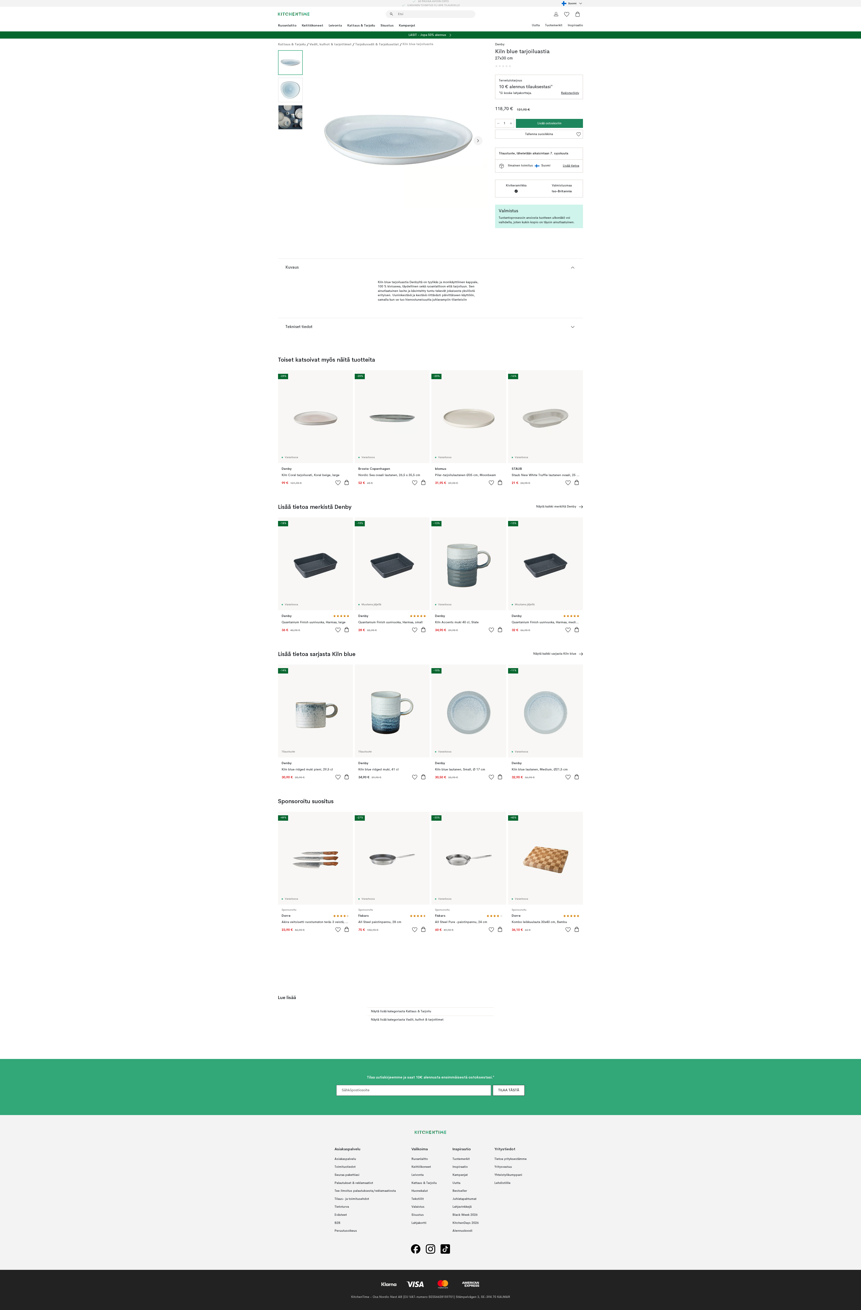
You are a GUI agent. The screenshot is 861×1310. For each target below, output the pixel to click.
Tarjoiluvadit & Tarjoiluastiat (377, 44)
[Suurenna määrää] (511, 123)
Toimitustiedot (345, 1166)
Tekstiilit (417, 1198)
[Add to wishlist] (338, 483)
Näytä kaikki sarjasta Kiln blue (554, 653)
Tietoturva (342, 1206)
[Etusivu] (293, 14)
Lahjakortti (418, 1222)
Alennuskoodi (462, 1230)
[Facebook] (415, 1249)
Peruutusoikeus (346, 1230)
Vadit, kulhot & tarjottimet (330, 44)
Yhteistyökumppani (508, 1175)
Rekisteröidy (570, 93)
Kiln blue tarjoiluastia (417, 44)
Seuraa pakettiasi (347, 1175)
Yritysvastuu (503, 1166)
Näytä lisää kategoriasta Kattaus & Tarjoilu (401, 1011)
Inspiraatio (575, 25)
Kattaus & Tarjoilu (361, 25)
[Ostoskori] (577, 14)
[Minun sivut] (556, 14)
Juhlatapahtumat (464, 1198)
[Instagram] (430, 1249)
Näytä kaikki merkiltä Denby (556, 506)
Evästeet (341, 1214)
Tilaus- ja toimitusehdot (352, 1198)
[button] (503, 66)
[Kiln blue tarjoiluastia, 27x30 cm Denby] (398, 140)
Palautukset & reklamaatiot (354, 1182)
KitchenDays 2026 (465, 1222)
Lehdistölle (502, 1182)
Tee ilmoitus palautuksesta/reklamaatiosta (365, 1190)
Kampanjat (407, 25)
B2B (337, 1222)
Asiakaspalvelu (345, 1158)
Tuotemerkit (553, 25)
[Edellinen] (317, 140)
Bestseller (459, 1190)
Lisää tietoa (571, 165)
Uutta (536, 25)
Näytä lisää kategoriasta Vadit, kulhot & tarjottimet (407, 1019)
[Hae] (391, 14)
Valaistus (417, 1206)
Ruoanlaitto (287, 25)
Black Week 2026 (465, 1214)
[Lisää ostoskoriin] (346, 482)
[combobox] (572, 3)
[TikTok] (445, 1249)
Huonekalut (419, 1190)
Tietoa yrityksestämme (510, 1158)
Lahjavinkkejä (462, 1206)
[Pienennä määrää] (498, 123)
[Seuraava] (478, 140)
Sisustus (387, 25)
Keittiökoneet (312, 25)
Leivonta (335, 25)
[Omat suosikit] (566, 14)
